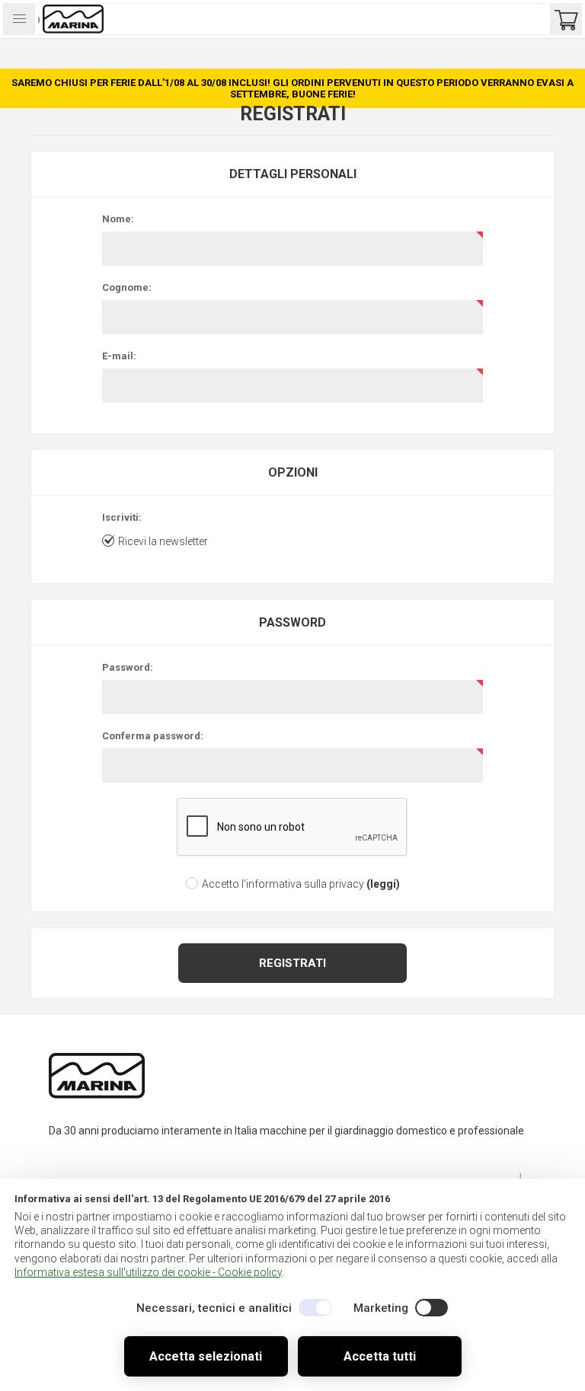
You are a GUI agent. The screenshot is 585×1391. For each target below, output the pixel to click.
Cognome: (127, 287)
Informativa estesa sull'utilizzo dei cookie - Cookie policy (148, 1272)
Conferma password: (152, 736)
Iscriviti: (122, 517)
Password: (127, 667)
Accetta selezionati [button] (205, 1356)
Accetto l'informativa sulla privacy (283, 884)
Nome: (118, 219)
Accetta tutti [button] (380, 1356)
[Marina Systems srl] (97, 1095)
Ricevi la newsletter (163, 541)
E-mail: (119, 356)
